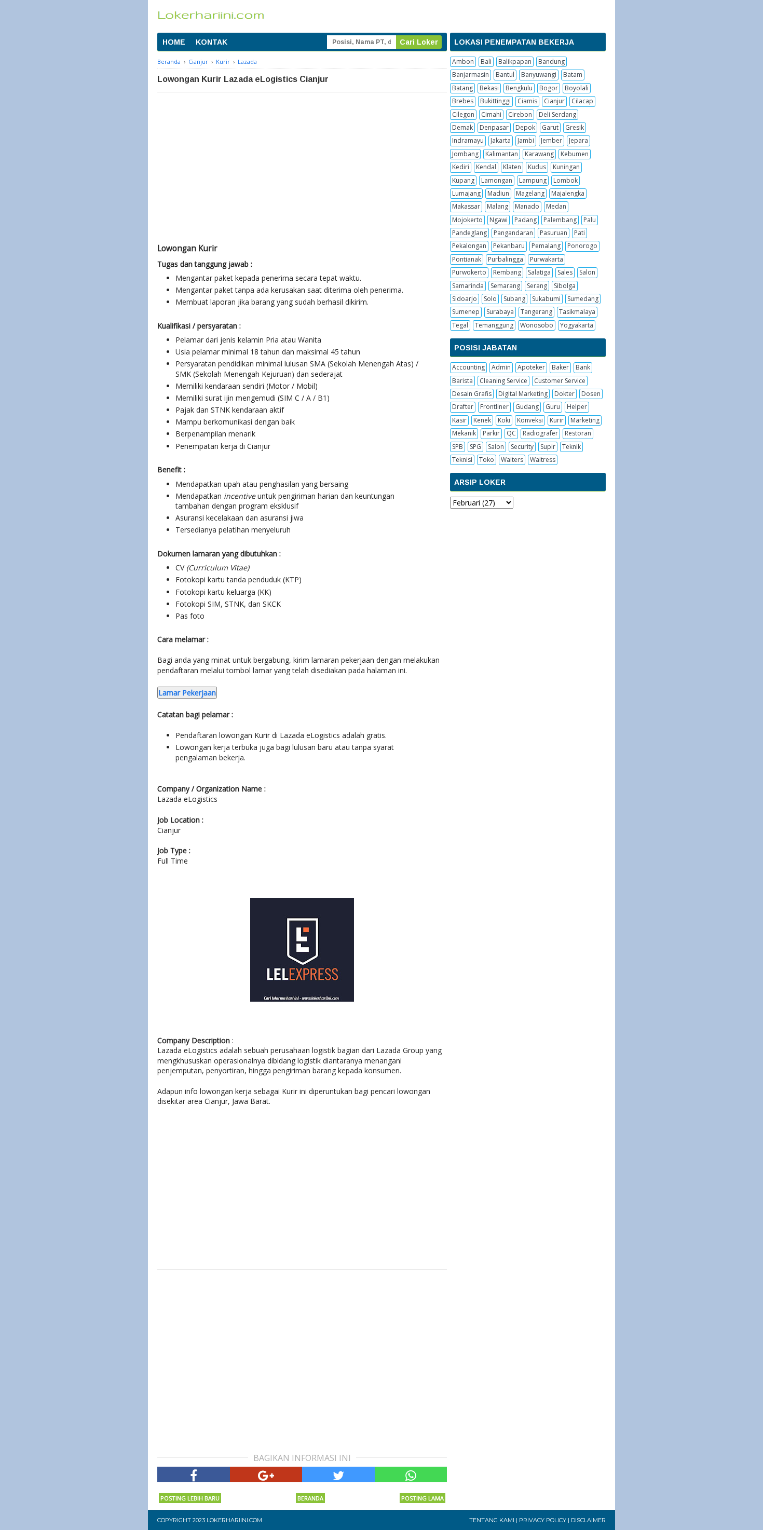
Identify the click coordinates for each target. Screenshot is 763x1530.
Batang (462, 88)
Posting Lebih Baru (190, 1498)
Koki (504, 420)
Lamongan (496, 180)
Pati (579, 232)
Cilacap (582, 101)
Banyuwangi (538, 74)
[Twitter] (338, 1474)
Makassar (466, 206)
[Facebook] (193, 1474)
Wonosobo (536, 325)
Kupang (463, 180)
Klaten (512, 166)
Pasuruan (553, 232)
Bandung (551, 61)
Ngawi (498, 219)
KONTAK (211, 42)
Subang (514, 298)
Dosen (591, 393)
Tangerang (536, 311)
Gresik (574, 127)
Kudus (537, 166)
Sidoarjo (464, 298)
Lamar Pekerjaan (187, 693)
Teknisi (462, 459)
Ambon (463, 61)
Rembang (507, 272)
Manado (527, 206)
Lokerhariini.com (234, 1520)
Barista (462, 380)
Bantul (505, 74)
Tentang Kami (491, 1520)
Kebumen (575, 153)
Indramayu (468, 140)
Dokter (564, 393)
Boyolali (577, 88)
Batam (572, 74)
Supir (547, 446)
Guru (553, 406)
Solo (490, 298)
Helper (577, 406)
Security (522, 446)
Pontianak (466, 259)
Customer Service (559, 380)
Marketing (585, 420)
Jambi (525, 140)
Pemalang (546, 245)
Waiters (512, 459)
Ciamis (527, 101)
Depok (525, 127)
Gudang (527, 406)
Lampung (533, 180)
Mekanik (464, 433)
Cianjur (554, 101)
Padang (525, 219)
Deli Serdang (557, 114)
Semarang (505, 285)
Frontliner (494, 406)
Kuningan (566, 166)
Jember (551, 140)
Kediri (460, 166)
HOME (173, 42)
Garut (550, 127)
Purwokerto (469, 272)
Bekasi (489, 88)
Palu (589, 219)
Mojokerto (467, 219)
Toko (486, 459)
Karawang (539, 153)
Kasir (459, 420)
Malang (497, 206)
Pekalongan (469, 245)
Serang (537, 285)
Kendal (486, 166)
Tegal (460, 325)
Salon (587, 272)
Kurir (557, 420)
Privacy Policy (542, 1520)
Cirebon (520, 114)
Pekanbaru (509, 245)
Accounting (468, 367)
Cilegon (463, 114)
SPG (475, 446)
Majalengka (567, 193)
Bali (486, 61)
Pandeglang (469, 232)
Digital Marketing (523, 393)
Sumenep (466, 311)
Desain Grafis (472, 393)
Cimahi (491, 114)
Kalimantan (501, 153)
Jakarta (501, 140)
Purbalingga (505, 259)
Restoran (578, 433)
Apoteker (531, 367)
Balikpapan (515, 61)
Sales (565, 272)
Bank (583, 367)
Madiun (498, 193)
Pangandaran (513, 232)
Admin (501, 367)
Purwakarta (546, 259)
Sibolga (565, 285)
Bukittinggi (495, 101)
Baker (560, 367)
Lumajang (466, 193)
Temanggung (494, 325)
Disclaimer (588, 1520)
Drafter (462, 406)
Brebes (462, 101)
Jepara (578, 140)
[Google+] (266, 1474)
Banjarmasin (470, 74)
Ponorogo (582, 245)
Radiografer (540, 433)
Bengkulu (519, 88)
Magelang (530, 193)
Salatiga (539, 272)
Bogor (548, 88)
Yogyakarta (576, 325)
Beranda (310, 1498)
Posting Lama (422, 1498)
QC (511, 433)
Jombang (465, 153)
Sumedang (582, 298)
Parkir (491, 433)
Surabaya (500, 311)
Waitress (542, 459)
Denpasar (494, 127)
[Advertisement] (302, 170)
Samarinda (468, 285)
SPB (457, 446)
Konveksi (530, 420)
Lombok (565, 180)
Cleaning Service (503, 380)
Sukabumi (546, 298)
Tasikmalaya (577, 311)
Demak (462, 127)
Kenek (482, 420)
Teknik (571, 446)
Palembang (560, 219)
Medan (556, 206)
